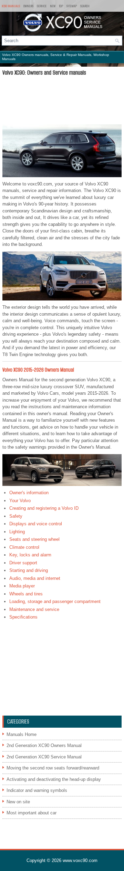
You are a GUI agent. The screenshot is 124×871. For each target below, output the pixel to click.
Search (85, 6)
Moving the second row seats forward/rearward (53, 767)
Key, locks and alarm (30, 554)
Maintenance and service (34, 609)
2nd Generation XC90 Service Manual (44, 756)
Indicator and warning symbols (37, 790)
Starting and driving (28, 570)
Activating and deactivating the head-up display (54, 779)
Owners (28, 6)
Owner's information (29, 492)
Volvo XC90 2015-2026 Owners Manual (38, 369)
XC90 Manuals (11, 6)
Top (61, 6)
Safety (15, 516)
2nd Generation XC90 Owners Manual (44, 745)
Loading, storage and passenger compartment (55, 601)
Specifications (23, 617)
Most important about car (31, 812)
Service (41, 6)
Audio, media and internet (34, 578)
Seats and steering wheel (34, 539)
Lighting (17, 531)
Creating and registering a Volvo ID (44, 508)
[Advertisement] (62, 100)
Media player (22, 585)
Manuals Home (22, 734)
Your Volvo (20, 500)
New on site (18, 801)
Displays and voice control (35, 523)
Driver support (23, 562)
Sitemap (71, 6)
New (52, 6)
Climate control (24, 547)
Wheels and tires (26, 593)
